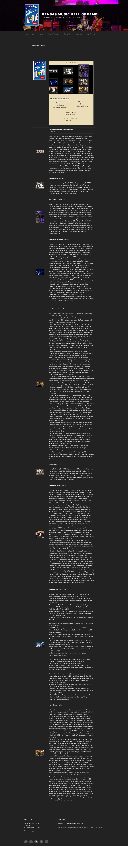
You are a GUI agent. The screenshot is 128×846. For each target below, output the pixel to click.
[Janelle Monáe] (68, 92)
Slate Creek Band (82, 106)
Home (26, 34)
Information (79, 34)
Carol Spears (60, 105)
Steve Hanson (70, 121)
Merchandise (67, 34)
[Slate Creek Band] (53, 93)
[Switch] (83, 84)
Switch (82, 104)
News (32, 34)
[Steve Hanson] (83, 93)
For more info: (53, 303)
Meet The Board (91, 34)
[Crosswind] (68, 74)
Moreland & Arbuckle (60, 107)
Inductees (40, 34)
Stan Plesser (82, 102)
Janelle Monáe (70, 114)
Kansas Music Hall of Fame (70, 14)
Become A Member (53, 34)
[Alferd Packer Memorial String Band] (53, 72)
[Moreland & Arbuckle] (53, 84)
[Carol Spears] (83, 76)
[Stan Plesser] (68, 84)
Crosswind (59, 103)
